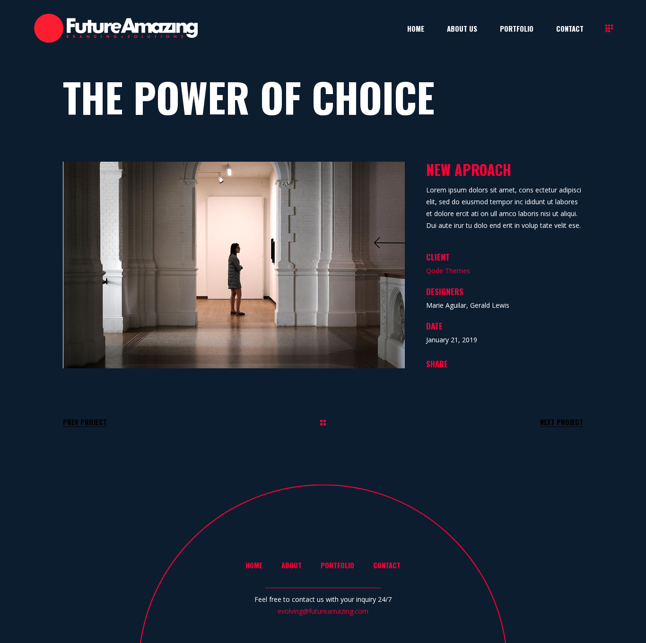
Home (253, 565)
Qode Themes (448, 270)
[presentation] (85, 265)
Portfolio (337, 565)
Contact (387, 565)
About (291, 565)
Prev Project (85, 422)
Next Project (561, 422)
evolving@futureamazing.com (323, 611)
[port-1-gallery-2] (234, 265)
